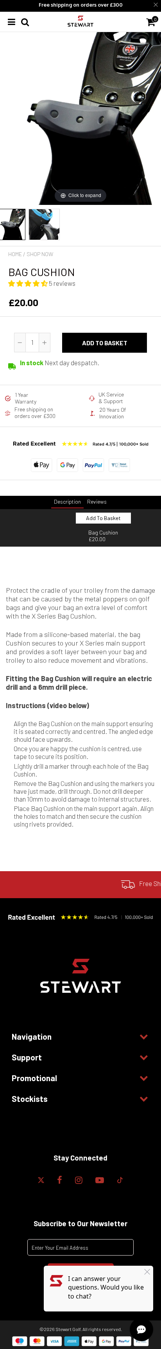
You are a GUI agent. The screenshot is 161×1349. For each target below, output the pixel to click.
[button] (28, 283)
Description (67, 501)
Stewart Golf (67, 1329)
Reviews (97, 501)
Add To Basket (103, 518)
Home (15, 254)
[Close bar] (156, 5)
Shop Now (40, 254)
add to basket (104, 342)
